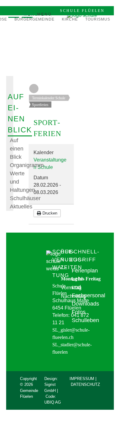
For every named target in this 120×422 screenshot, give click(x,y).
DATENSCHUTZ (85, 384)
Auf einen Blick (16, 148)
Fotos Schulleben (85, 316)
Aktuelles (21, 206)
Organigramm (27, 165)
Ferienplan (85, 271)
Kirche (70, 19)
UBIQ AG (52, 402)
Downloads (85, 304)
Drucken (49, 213)
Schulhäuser (25, 198)
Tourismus (97, 19)
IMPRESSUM (82, 378)
